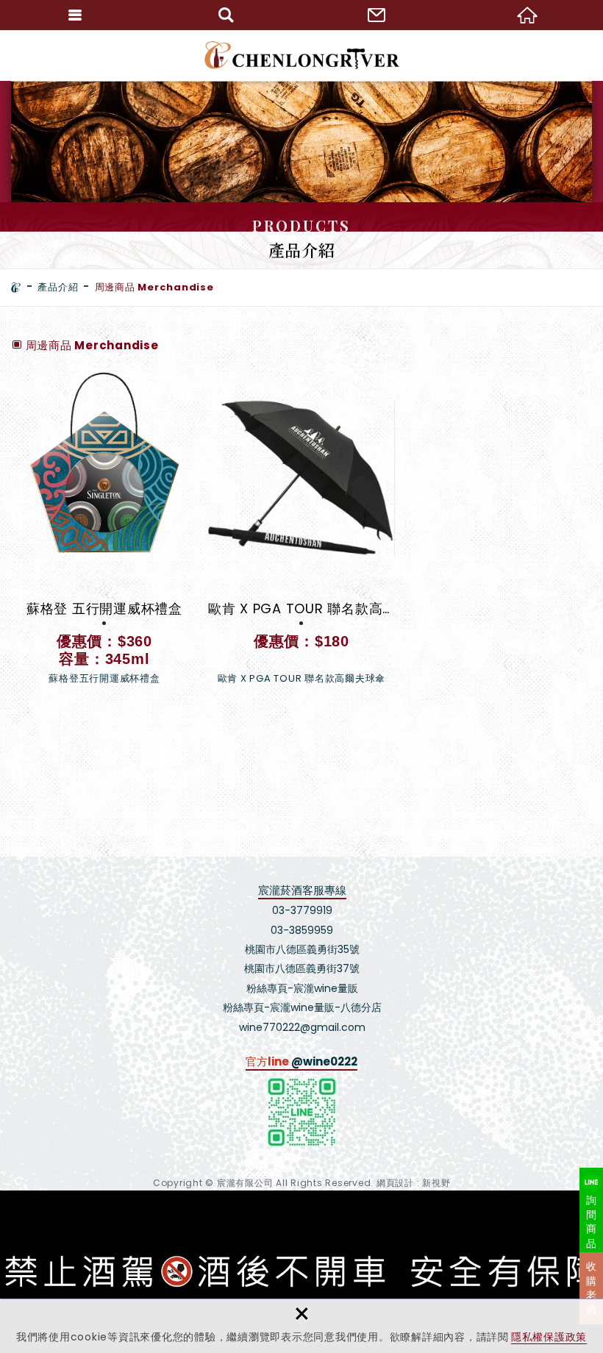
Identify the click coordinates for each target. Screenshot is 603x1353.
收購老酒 (591, 1288)
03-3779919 (302, 910)
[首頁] (16, 287)
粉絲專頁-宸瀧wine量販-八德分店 (302, 1007)
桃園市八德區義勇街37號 (302, 968)
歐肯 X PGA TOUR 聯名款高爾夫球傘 (301, 535)
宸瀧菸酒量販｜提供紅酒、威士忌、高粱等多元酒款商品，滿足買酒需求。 (301, 55)
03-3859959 (302, 930)
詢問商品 (591, 1222)
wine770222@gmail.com (302, 1027)
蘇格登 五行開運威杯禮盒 (104, 535)
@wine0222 (324, 1061)
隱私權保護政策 (549, 1336)
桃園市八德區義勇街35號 (302, 949)
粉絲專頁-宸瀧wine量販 (302, 988)
